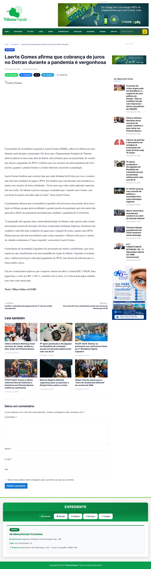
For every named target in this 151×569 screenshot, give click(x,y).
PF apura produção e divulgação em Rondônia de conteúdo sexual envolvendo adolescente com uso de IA (134, 171)
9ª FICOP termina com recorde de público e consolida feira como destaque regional (134, 195)
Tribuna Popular (71, 565)
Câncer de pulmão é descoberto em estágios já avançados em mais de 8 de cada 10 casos (135, 146)
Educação (78, 31)
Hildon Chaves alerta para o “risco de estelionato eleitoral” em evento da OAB (90, 382)
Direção (61, 516)
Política (30, 31)
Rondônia (14, 44)
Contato (106, 516)
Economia (90, 31)
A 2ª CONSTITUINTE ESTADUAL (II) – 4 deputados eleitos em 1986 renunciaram (135, 250)
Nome (8, 448)
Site (6, 469)
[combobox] (131, 31)
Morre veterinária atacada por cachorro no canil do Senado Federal (135, 215)
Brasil (50, 31)
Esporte (114, 31)
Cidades (103, 31)
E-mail (8, 459)
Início (6, 44)
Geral (41, 31)
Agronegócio (63, 31)
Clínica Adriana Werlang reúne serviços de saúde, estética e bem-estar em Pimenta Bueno (20, 346)
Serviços (91, 516)
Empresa (46, 516)
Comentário (11, 417)
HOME (7, 31)
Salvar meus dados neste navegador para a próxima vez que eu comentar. (41, 480)
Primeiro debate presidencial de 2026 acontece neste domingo (134, 231)
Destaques (18, 31)
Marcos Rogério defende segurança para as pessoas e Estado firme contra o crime (54, 382)
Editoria (76, 516)
